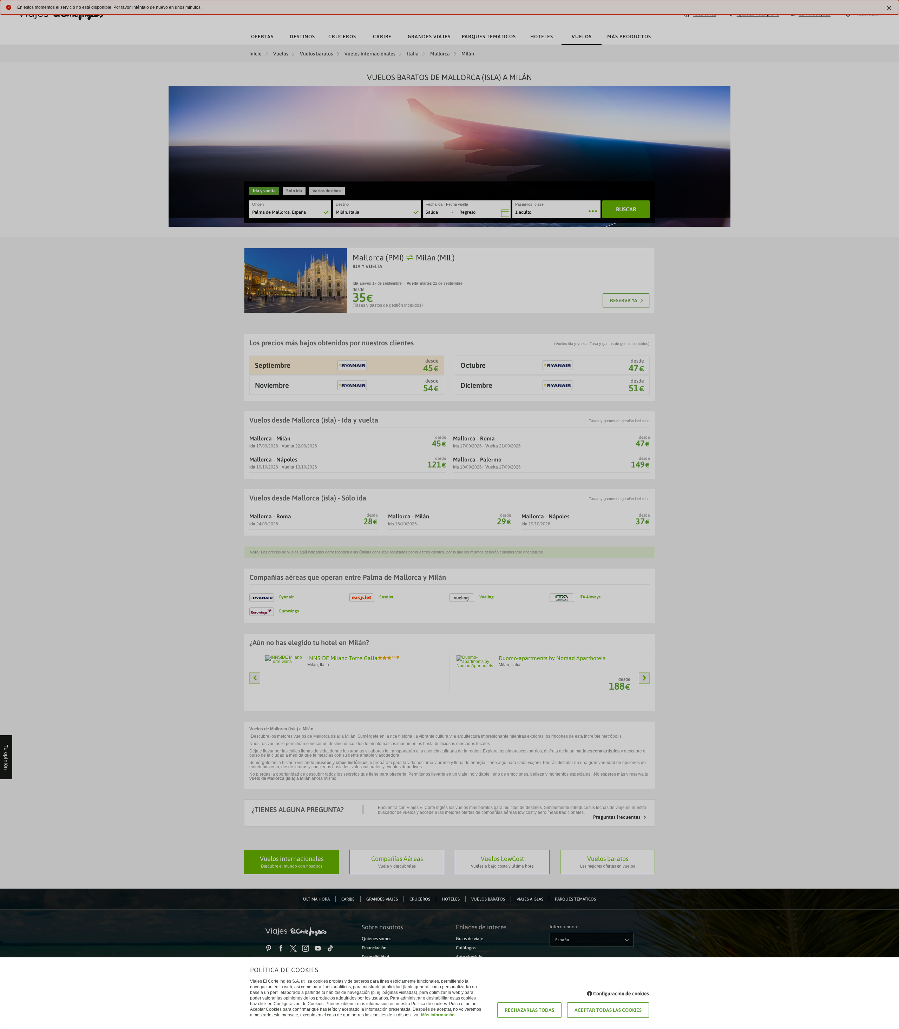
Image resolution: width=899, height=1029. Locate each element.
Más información (437, 1015)
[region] (449, 514)
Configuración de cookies (621, 993)
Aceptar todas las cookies (608, 1010)
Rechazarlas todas (529, 1010)
